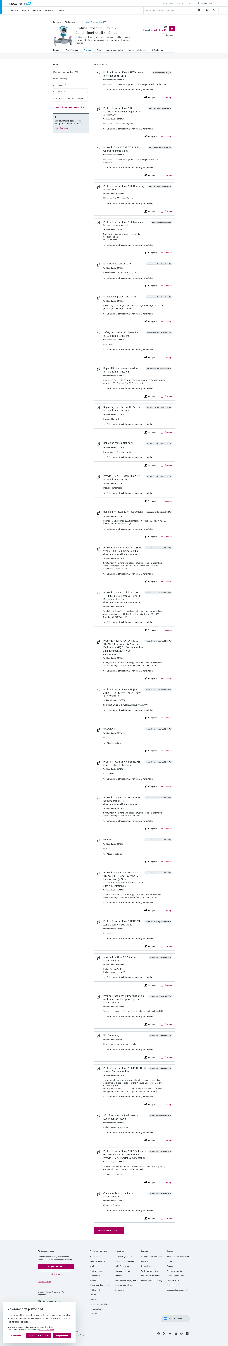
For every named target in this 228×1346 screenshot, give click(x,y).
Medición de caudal (73, 22)
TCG (82, 1335)
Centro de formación (149, 1271)
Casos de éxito (173, 1280)
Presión (93, 1280)
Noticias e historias (175, 1271)
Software (93, 1299)
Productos (57, 22)
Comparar (170, 35)
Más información (44, 1281)
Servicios (93, 1314)
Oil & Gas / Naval (122, 1266)
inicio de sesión (160, 30)
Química (118, 1275)
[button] (56, 1266)
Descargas (180, 3)
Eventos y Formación (175, 1275)
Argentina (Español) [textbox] (207, 3)
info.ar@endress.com (51, 1301)
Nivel (92, 1266)
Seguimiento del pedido (150, 1275)
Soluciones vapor (122, 1290)
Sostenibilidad (173, 1285)
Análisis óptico (96, 1290)
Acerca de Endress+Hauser (178, 1256)
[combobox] (208, 3)
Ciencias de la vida (122, 1271)
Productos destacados (99, 1304)
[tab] (58, 50)
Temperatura (95, 1275)
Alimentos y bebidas (123, 1256)
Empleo (170, 1266)
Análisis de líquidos (97, 1271)
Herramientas (168, 3)
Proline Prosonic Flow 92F (95, 22)
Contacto (191, 3)
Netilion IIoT (95, 1294)
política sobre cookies (46, 1329)
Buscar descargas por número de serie (71, 107)
